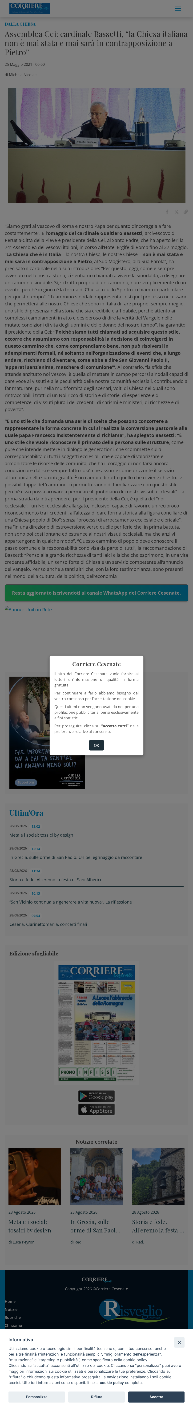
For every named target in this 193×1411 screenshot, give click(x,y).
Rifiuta (96, 1397)
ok (96, 745)
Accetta (156, 1397)
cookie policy (112, 1382)
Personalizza (36, 1397)
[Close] (179, 1342)
